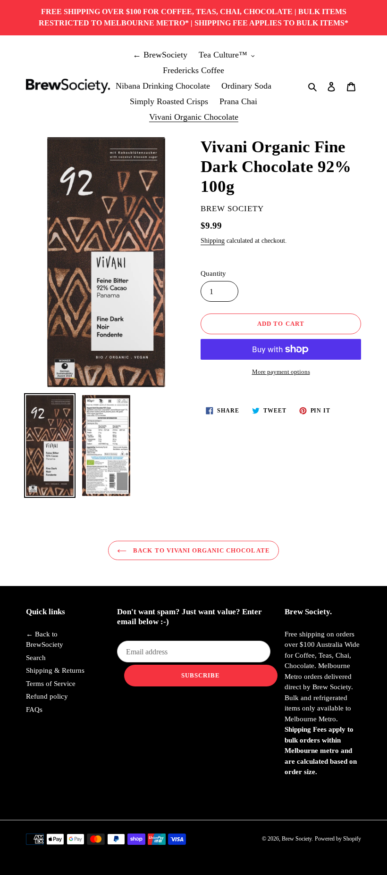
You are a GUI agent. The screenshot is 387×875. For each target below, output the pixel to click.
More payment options (281, 371)
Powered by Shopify (338, 838)
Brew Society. (297, 838)
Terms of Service (51, 683)
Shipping (213, 240)
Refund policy (47, 696)
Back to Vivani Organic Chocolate (200, 550)
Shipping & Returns (55, 670)
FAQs (34, 709)
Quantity (213, 273)
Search (36, 657)
